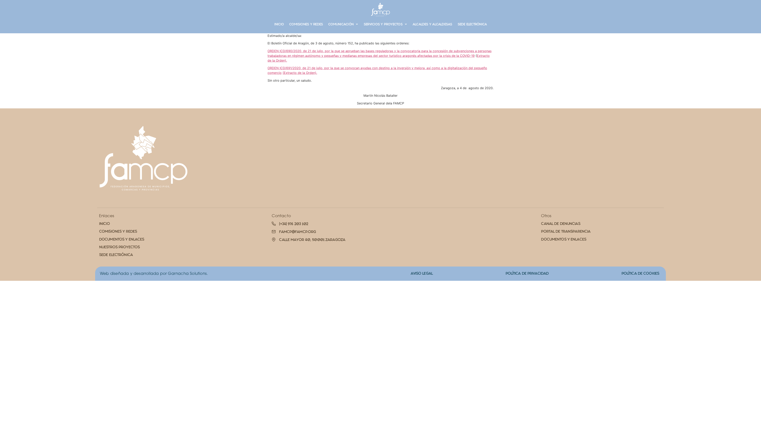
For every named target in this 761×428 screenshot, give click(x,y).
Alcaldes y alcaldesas (432, 24)
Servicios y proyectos (383, 24)
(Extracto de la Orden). (300, 73)
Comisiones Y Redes (306, 24)
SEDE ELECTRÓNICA (472, 24)
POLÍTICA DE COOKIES (640, 273)
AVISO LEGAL (422, 273)
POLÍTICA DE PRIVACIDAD (527, 273)
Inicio (279, 24)
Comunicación (341, 24)
